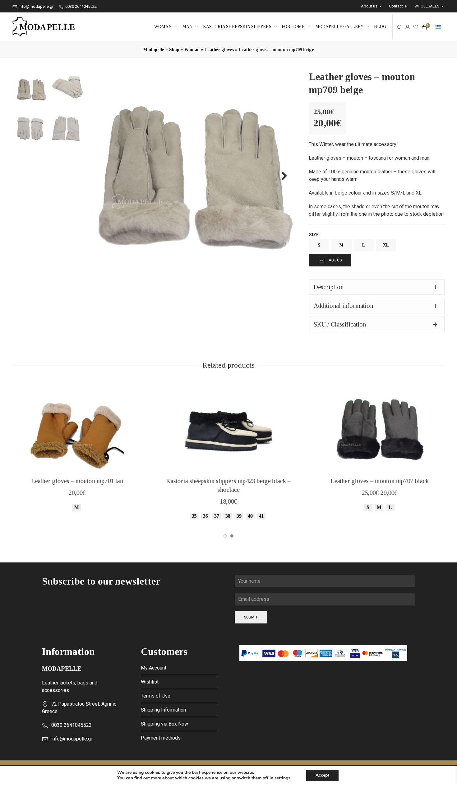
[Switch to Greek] (438, 27)
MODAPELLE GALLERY (339, 26)
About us (369, 6)
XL (386, 245)
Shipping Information (163, 710)
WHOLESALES (426, 6)
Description (329, 287)
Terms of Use (155, 696)
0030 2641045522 (80, 6)
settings (282, 778)
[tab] (377, 287)
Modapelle (153, 49)
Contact (396, 6)
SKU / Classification (340, 324)
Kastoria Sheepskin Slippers (237, 26)
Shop (174, 49)
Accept (322, 775)
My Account (153, 668)
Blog (380, 26)
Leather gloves (219, 49)
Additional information (343, 305)
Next (281, 175)
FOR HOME (293, 26)
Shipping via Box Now (164, 724)
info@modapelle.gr (35, 6)
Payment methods (161, 738)
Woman (163, 26)
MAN (187, 26)
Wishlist (150, 682)
